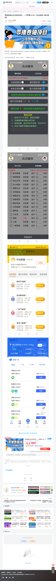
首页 (5, 11)
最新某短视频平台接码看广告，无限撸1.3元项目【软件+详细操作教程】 (43, 512)
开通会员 (46, 2)
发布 (40, 2)
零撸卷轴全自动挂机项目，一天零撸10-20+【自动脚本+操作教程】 (27, 16)
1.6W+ (13, 490)
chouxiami (10, 20)
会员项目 (9, 11)
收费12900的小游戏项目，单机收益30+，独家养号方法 (19, 517)
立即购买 (45, 449)
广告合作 (14, 572)
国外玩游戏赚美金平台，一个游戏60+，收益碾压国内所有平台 (19, 511)
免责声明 (9, 572)
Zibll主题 (16, 574)
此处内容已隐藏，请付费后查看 (28, 433)
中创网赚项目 (16, 11)
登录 (30, 6)
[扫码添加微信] (53, 571)
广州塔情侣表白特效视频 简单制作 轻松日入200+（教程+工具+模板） (43, 524)
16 (20, 490)
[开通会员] (53, 568)
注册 (33, 6)
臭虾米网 (11, 574)
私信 (50, 21)
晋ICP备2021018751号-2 (30, 574)
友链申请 (3, 572)
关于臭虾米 (19, 572)
